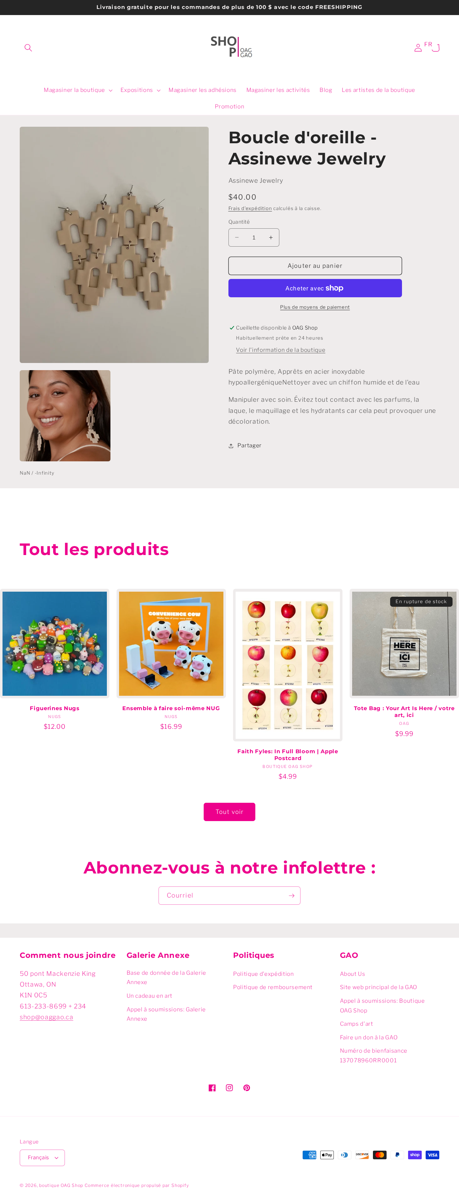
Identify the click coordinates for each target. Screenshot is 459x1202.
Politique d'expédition (263, 973)
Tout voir (229, 811)
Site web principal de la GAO (378, 987)
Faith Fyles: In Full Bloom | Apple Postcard (287, 754)
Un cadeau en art (150, 995)
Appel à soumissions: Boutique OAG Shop (382, 1005)
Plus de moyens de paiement (315, 307)
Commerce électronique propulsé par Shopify (137, 1185)
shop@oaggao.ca (46, 1017)
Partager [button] (249, 445)
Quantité (239, 222)
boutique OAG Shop (61, 1185)
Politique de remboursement (273, 987)
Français (38, 1157)
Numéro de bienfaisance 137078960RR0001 (374, 1055)
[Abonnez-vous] (291, 895)
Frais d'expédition (250, 208)
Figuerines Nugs (54, 708)
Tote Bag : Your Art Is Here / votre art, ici (404, 711)
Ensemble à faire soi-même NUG (171, 708)
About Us (352, 973)
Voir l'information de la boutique (280, 349)
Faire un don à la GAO (369, 1037)
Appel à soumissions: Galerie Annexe (166, 1014)
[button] (28, 47)
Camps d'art (356, 1023)
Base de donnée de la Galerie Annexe (166, 977)
